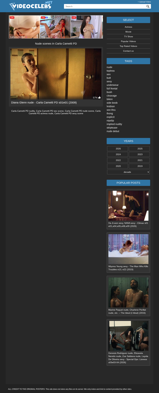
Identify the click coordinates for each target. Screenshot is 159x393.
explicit (110, 117)
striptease (112, 127)
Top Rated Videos (128, 46)
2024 (118, 154)
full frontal (112, 88)
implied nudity (114, 124)
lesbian (111, 106)
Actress (128, 27)
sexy (109, 81)
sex (109, 74)
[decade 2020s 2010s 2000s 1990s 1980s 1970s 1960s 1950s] (128, 172)
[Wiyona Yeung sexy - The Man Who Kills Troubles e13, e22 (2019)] (128, 263)
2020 (118, 166)
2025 (140, 148)
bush (109, 92)
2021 (140, 160)
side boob (112, 102)
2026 (118, 148)
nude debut (113, 131)
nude (109, 67)
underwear (112, 85)
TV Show (128, 36)
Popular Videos (128, 41)
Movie (128, 31)
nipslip (110, 120)
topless (111, 70)
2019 (140, 166)
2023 (140, 154)
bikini (110, 99)
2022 (118, 160)
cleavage (112, 95)
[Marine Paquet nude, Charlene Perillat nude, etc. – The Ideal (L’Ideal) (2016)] (128, 306)
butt (109, 78)
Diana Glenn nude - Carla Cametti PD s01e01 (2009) (44, 102)
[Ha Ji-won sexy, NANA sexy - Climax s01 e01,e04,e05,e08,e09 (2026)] (128, 220)
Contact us (128, 51)
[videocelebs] (30, 10)
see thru (111, 110)
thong (110, 113)
